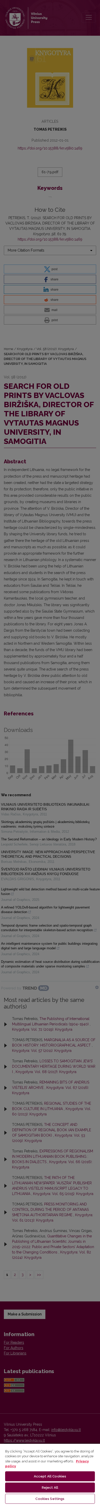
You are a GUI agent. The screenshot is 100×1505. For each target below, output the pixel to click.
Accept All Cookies (50, 1476)
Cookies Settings (49, 1499)
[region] (50, 1474)
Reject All (50, 1487)
